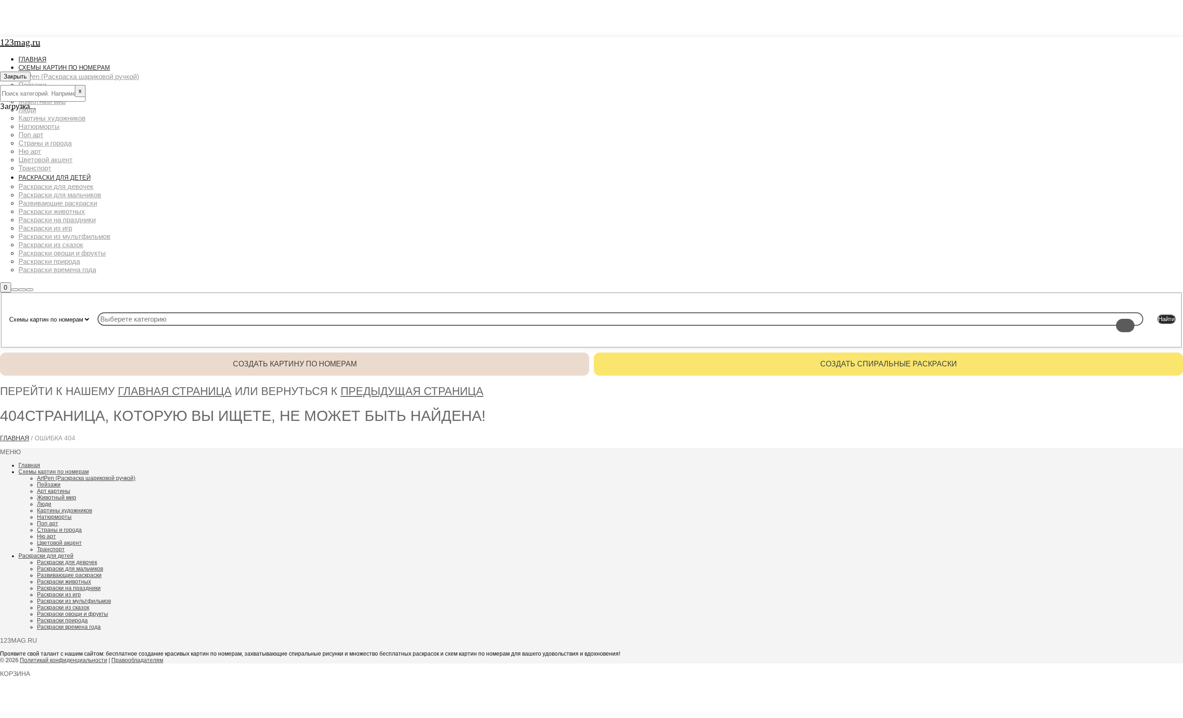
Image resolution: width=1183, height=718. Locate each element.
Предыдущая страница (412, 391)
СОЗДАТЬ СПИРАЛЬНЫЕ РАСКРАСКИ (888, 364)
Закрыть (15, 76)
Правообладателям (137, 660)
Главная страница (175, 391)
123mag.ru (20, 42)
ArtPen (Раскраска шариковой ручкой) (86, 478)
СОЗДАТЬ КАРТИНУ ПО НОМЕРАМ (295, 364)
